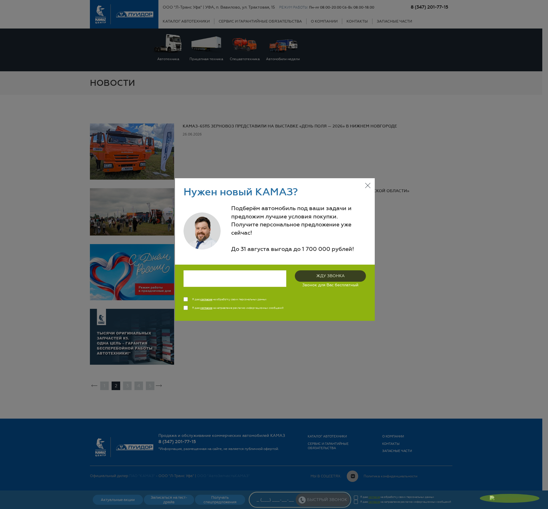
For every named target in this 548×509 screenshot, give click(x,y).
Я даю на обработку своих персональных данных (229, 299)
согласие (206, 299)
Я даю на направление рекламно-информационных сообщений (237, 308)
